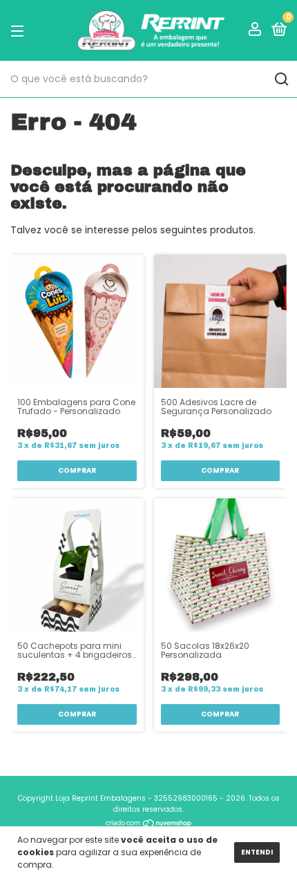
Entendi (257, 852)
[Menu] (19, 30)
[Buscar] (280, 79)
